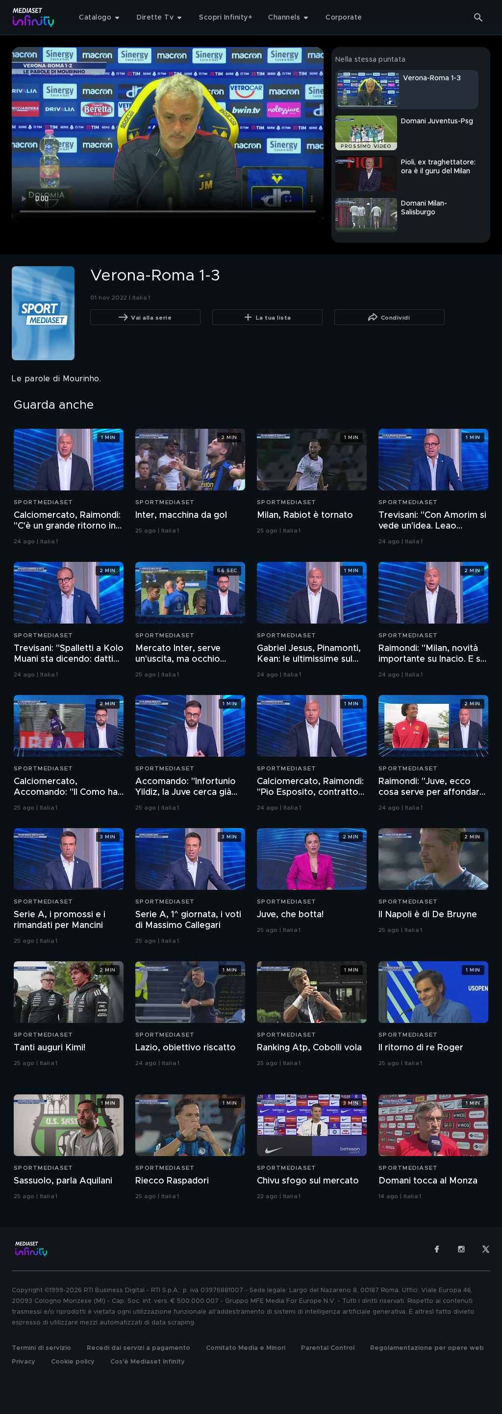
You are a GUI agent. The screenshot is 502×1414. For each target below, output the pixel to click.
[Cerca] (478, 17)
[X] (485, 1249)
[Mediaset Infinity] (33, 17)
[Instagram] (461, 1249)
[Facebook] (436, 1249)
